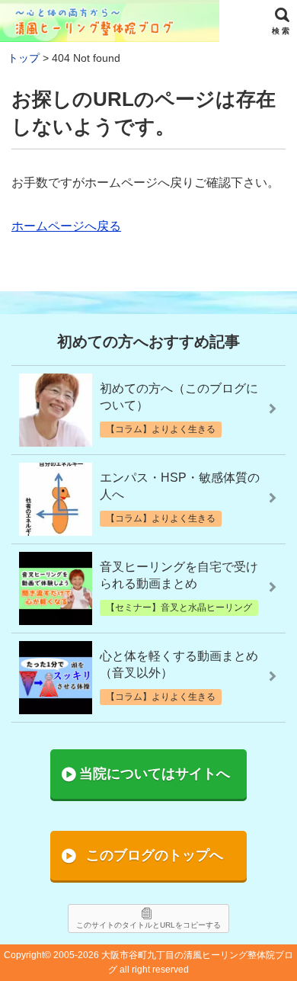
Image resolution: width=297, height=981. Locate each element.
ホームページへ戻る (66, 226)
